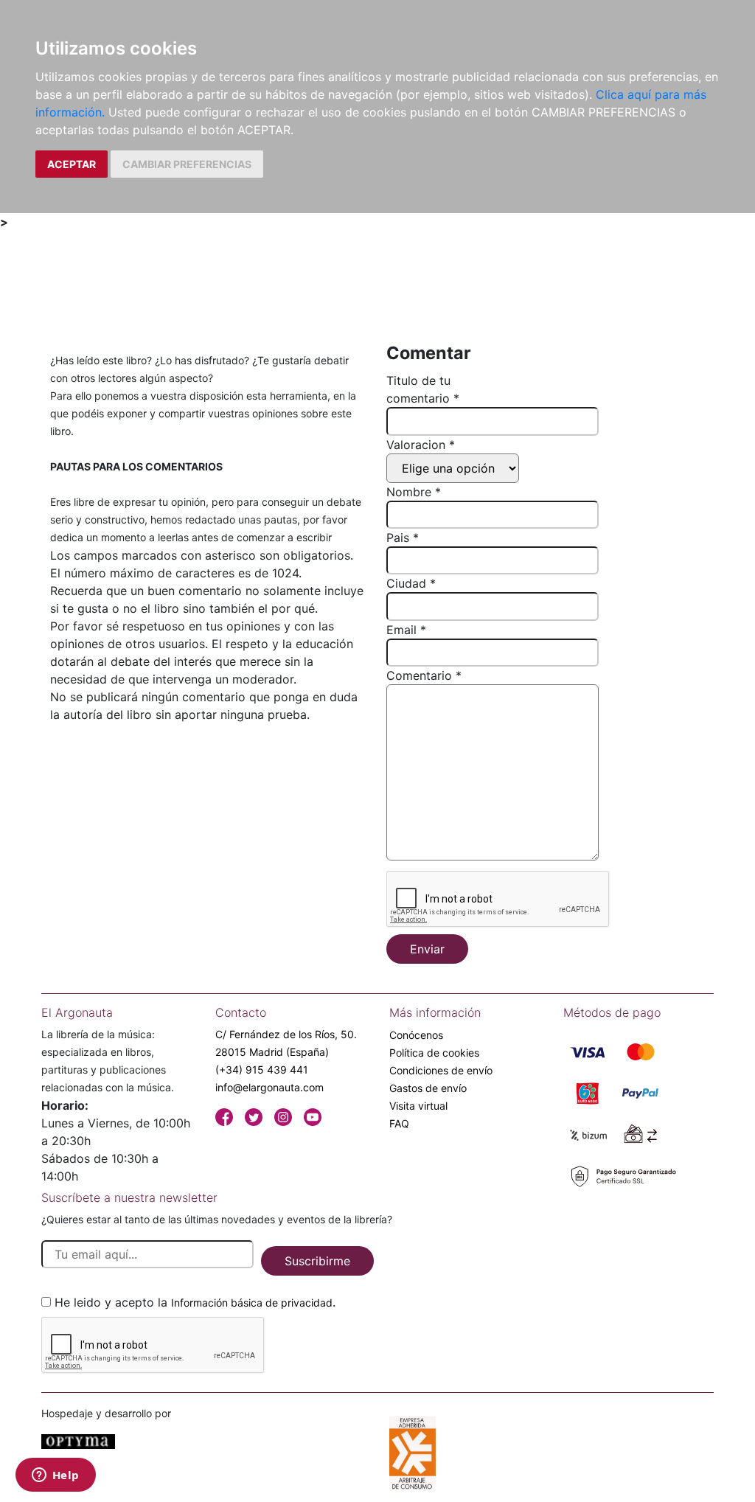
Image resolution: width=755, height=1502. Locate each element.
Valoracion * (420, 444)
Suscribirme (317, 1261)
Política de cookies (434, 1052)
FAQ (399, 1123)
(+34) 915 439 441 (261, 1069)
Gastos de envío (428, 1088)
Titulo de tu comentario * (422, 389)
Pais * (402, 537)
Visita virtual (418, 1105)
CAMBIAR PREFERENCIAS (186, 164)
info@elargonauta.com (269, 1087)
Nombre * (413, 491)
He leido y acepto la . (195, 1302)
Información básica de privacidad (252, 1302)
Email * (406, 629)
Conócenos (416, 1035)
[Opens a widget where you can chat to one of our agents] (55, 1476)
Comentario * (424, 675)
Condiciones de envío (441, 1070)
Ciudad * (411, 583)
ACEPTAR (71, 164)
